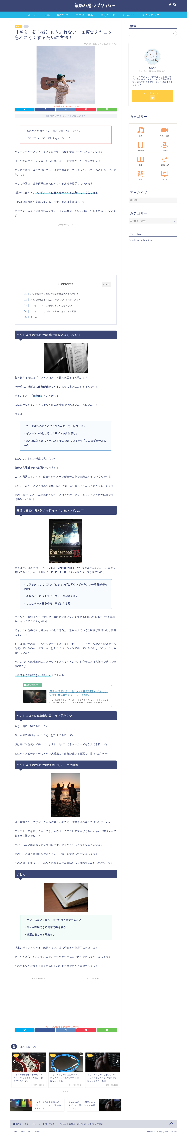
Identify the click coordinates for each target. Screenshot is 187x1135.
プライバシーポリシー (21, 1131)
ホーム (32, 15)
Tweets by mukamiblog (141, 240)
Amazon (128, 15)
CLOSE (106, 284)
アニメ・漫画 (84, 15)
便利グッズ (108, 15)
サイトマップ (150, 15)
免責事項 (38, 1131)
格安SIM (62, 15)
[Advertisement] (65, 247)
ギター (18, 26)
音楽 (47, 15)
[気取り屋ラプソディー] (93, 8)
